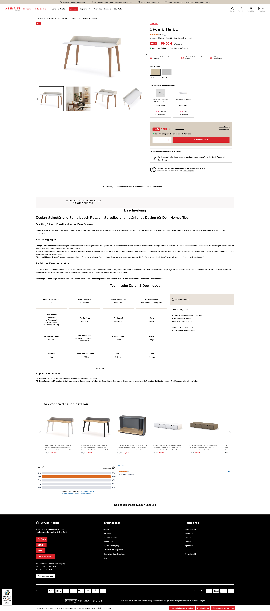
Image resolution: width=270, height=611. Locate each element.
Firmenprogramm (188, 171)
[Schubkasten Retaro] (183, 93)
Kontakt (188, 541)
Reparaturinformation (154, 186)
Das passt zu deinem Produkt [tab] (162, 85)
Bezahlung (107, 533)
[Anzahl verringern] (155, 140)
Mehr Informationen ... (104, 608)
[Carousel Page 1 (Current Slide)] (52, 98)
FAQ (105, 558)
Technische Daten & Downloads (130, 186)
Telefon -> (42, 539)
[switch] (7, 603)
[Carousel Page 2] (79, 98)
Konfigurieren (203, 608)
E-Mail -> (41, 545)
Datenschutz (189, 533)
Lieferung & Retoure (110, 541)
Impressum (189, 546)
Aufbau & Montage (110, 537)
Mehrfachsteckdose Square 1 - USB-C (160, 101)
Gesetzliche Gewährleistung (114, 554)
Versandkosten (158, 601)
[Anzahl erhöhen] (169, 140)
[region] (72, 2)
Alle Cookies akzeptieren (223, 608)
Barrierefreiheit (190, 529)
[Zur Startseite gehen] (12, 9)
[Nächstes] (146, 54)
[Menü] (10, 590)
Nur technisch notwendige (182, 608)
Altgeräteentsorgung (111, 546)
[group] (109, 186)
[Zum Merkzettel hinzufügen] (230, 23)
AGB (186, 550)
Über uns (106, 529)
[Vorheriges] (37, 54)
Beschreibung (108, 186)
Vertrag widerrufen (45, 576)
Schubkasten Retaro (183, 99)
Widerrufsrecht (190, 554)
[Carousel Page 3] (106, 98)
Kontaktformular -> (46, 556)
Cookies (188, 537)
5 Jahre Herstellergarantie (113, 550)
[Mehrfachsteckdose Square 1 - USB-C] (160, 93)
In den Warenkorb (201, 140)
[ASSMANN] (189, 23)
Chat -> (41, 551)
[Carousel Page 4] (133, 98)
